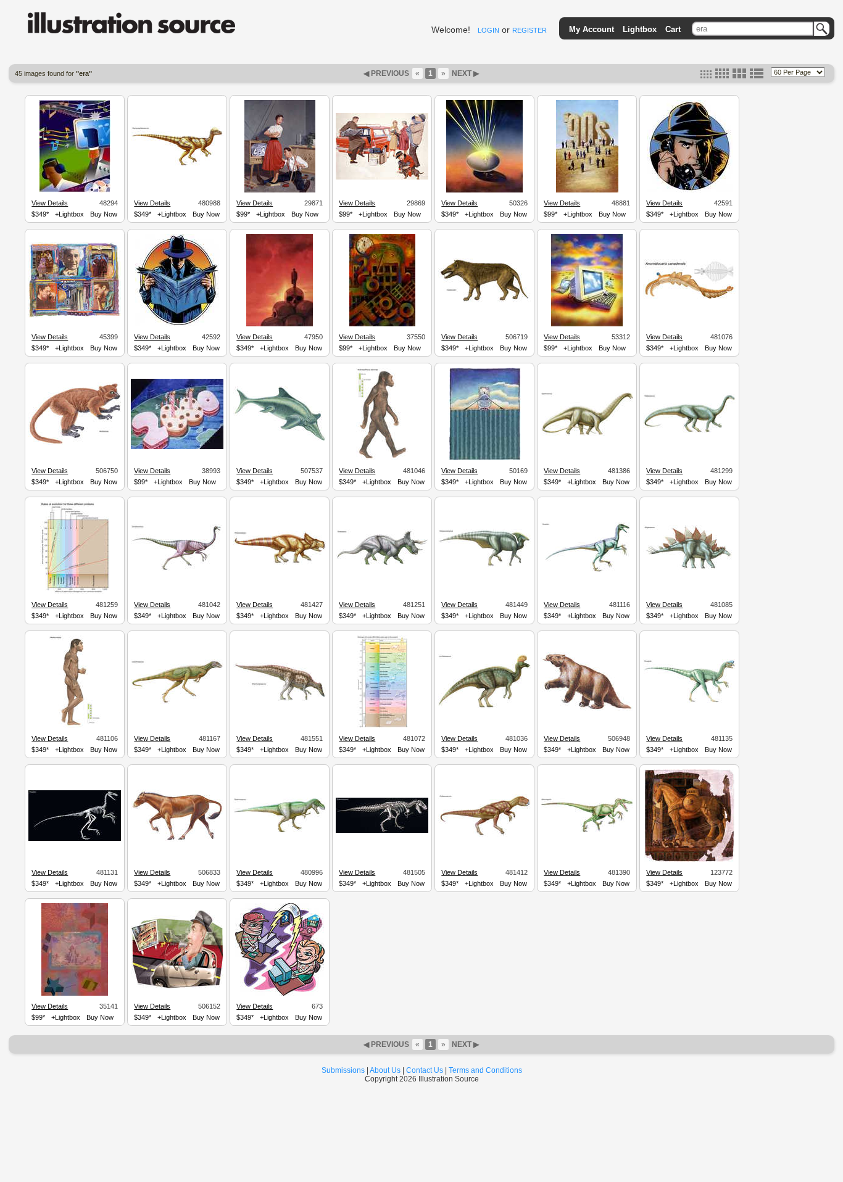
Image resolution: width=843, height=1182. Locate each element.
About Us (385, 1070)
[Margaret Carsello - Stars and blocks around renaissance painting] (74, 994)
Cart (673, 29)
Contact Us (424, 1070)
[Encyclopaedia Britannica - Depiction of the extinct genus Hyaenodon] (484, 300)
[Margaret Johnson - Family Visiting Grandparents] (382, 178)
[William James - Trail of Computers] (587, 324)
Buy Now (103, 214)
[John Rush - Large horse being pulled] (689, 860)
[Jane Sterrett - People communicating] (74, 316)
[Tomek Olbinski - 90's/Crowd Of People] (587, 191)
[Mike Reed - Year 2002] (382, 324)
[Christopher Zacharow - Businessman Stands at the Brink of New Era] (279, 324)
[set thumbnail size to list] (756, 76)
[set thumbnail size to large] (739, 76)
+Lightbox (69, 214)
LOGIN (488, 30)
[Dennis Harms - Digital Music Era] (74, 191)
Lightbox (640, 29)
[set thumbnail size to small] (706, 76)
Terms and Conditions (485, 1070)
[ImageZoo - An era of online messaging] (280, 994)
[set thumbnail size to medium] (722, 76)
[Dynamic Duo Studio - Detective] (690, 191)
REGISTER (529, 30)
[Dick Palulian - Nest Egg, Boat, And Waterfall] (485, 458)
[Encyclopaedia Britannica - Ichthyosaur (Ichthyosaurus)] (279, 440)
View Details (49, 203)
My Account (591, 29)
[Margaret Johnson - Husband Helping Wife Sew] (279, 191)
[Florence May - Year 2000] (177, 447)
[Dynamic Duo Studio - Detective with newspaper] (177, 324)
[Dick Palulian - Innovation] (484, 191)
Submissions (343, 1070)
